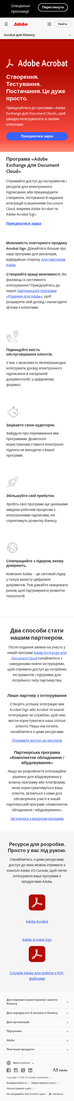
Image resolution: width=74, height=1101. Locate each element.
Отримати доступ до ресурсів (37, 740)
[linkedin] (30, 1070)
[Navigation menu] (6, 24)
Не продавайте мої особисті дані (26, 1094)
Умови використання (43, 1083)
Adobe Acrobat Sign (37, 939)
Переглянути (53, 7)
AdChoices (58, 1094)
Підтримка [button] (14, 1031)
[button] (49, 24)
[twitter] (23, 1070)
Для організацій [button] (18, 1022)
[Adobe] (20, 24)
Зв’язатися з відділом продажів (37, 818)
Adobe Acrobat (37, 921)
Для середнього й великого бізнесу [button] (32, 1013)
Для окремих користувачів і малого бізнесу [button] (32, 1002)
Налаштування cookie (19, 1088)
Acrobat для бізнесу (19, 35)
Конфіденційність (17, 1083)
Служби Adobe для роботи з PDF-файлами (37, 976)
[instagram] (16, 1070)
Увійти (62, 24)
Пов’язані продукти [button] (20, 1049)
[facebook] (9, 1070)
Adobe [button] (11, 1040)
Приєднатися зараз (37, 136)
